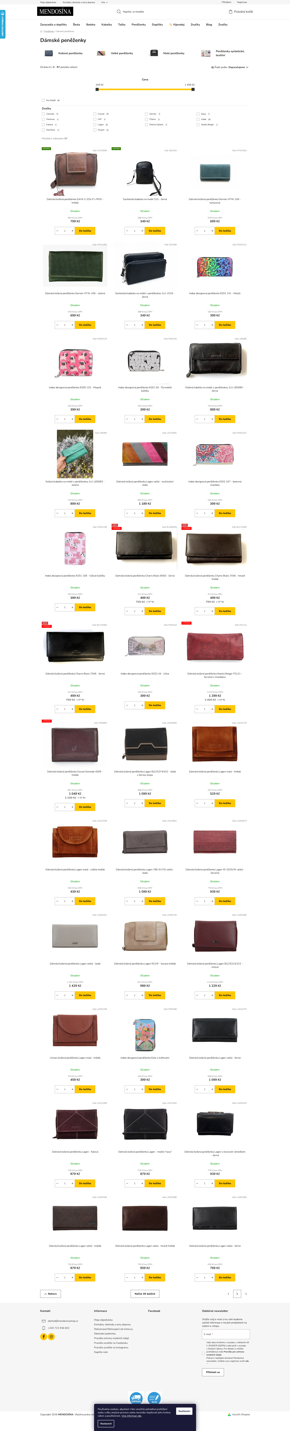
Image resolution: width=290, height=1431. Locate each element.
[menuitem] (53, 24)
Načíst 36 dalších (145, 1294)
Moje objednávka (48, 2)
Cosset (103, 113)
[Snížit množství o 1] (57, 231)
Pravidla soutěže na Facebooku (111, 1343)
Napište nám (101, 1352)
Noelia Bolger (209, 124)
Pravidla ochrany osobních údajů (111, 1338)
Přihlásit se (213, 1372)
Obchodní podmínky (105, 1333)
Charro (154, 119)
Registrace (242, 2)
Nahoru (52, 1294)
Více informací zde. (131, 1416)
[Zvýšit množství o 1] (72, 231)
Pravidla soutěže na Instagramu (111, 1347)
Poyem (103, 129)
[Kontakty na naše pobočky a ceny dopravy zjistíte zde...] (136, 1398)
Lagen (103, 124)
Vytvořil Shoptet (241, 1414)
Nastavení (106, 1423)
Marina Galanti (158, 124)
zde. (247, 1361)
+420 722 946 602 (58, 1328)
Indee (205, 119)
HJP (101, 119)
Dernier (154, 113)
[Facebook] (43, 1336)
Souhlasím (184, 1411)
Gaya (205, 113)
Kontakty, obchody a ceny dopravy (79, 2)
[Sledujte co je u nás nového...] (154, 1398)
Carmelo (52, 113)
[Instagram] (51, 1336)
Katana (51, 124)
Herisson (52, 119)
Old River (52, 129)
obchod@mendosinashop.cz (63, 1321)
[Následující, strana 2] (237, 1294)
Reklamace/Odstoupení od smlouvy (113, 1329)
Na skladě (53, 100)
